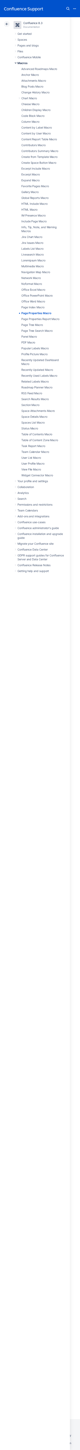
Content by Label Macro (36, 127)
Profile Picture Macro (34, 354)
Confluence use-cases (31, 522)
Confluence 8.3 (33, 23)
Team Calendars (27, 510)
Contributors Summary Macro (39, 151)
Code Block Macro (32, 115)
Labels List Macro (32, 248)
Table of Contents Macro (36, 434)
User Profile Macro (32, 463)
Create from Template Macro (39, 156)
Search (68, 8)
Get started (24, 33)
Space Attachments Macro (38, 410)
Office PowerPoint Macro (37, 295)
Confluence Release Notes (33, 565)
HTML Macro (29, 209)
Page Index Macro (32, 307)
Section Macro (30, 405)
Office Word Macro (33, 301)
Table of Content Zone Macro (39, 440)
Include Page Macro (34, 221)
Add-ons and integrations (33, 516)
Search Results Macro (35, 399)
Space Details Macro (34, 416)
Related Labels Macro (35, 381)
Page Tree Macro (32, 324)
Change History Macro (35, 92)
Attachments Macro (33, 80)
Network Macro (31, 278)
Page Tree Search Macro (36, 330)
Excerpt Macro (30, 174)
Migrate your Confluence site (35, 543)
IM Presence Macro (33, 215)
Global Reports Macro (35, 197)
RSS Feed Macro (31, 393)
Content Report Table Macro (39, 139)
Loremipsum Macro (33, 260)
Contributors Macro (33, 145)
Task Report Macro (33, 446)
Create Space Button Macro (38, 162)
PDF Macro (28, 342)
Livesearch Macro (32, 254)
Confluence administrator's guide (38, 528)
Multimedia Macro (32, 266)
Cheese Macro (30, 104)
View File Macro (31, 469)
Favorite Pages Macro (35, 186)
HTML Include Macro (34, 203)
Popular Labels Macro (35, 348)
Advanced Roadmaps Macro (39, 69)
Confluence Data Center (32, 549)
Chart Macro (29, 98)
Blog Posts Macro (32, 86)
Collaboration (25, 487)
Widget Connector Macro (37, 475)
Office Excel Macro (33, 289)
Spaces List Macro (33, 422)
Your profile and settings (32, 481)
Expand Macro (30, 180)
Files (20, 51)
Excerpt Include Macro (35, 168)
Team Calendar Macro (35, 451)
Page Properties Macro (36, 313)
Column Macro (30, 121)
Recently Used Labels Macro (39, 375)
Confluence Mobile (29, 57)
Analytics (23, 492)
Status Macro (29, 428)
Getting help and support (33, 571)
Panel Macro (29, 336)
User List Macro (31, 457)
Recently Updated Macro (37, 369)
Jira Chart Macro (31, 237)
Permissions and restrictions (34, 504)
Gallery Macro (30, 192)
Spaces (22, 39)
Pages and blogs (28, 45)
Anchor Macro (30, 74)
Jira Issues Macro (32, 242)
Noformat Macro (31, 283)
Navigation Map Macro (35, 272)
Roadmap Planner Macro (36, 387)
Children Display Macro (35, 110)
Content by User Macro (36, 133)
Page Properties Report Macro (40, 319)
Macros (22, 63)
